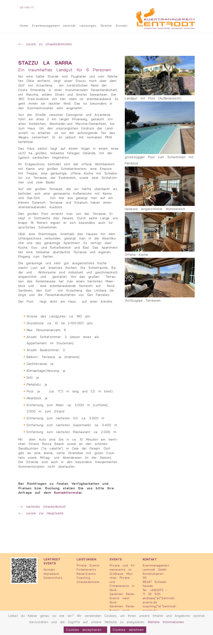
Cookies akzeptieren (85, 630)
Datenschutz (53, 577)
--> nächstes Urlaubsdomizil (42, 507)
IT (32, 7)
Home (24, 25)
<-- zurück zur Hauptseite (41, 513)
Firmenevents (86, 569)
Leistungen (88, 25)
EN (27, 7)
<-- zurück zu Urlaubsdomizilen (45, 44)
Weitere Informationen (166, 622)
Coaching (83, 577)
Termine (106, 25)
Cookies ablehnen (128, 630)
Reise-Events (86, 573)
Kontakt (121, 25)
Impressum (51, 573)
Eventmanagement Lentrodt (54, 25)
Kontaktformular (68, 493)
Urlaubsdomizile (88, 582)
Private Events (88, 565)
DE (21, 7)
